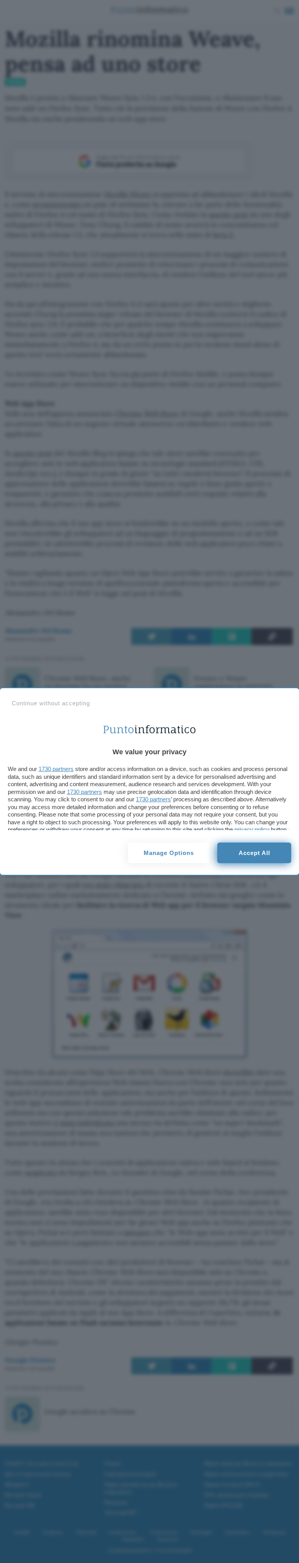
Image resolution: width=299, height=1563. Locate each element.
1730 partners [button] (56, 769)
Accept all (254, 853)
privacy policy (251, 829)
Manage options (169, 853)
